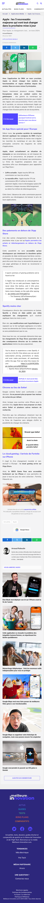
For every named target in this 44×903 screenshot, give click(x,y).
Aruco (22, 868)
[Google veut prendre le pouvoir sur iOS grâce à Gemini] (22, 753)
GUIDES (22, 809)
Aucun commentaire (10, 42)
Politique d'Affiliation (22, 897)
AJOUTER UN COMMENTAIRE (22, 778)
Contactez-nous (22, 879)
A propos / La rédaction (22, 894)
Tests (29, 9)
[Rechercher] (41, 3)
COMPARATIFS (22, 821)
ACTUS (22, 805)
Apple (15, 522)
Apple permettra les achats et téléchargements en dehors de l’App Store (22, 243)
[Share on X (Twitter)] (15, 47)
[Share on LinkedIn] (24, 47)
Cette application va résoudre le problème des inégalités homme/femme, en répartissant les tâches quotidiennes (19, 635)
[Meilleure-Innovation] (22, 3)
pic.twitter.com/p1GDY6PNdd (16, 366)
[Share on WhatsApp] (33, 47)
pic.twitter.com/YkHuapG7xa (19, 294)
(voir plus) (20, 559)
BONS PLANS (22, 817)
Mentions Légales (22, 890)
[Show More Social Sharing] (39, 47)
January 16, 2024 (22, 299)
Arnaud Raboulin (18, 548)
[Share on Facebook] (7, 47)
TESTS (22, 813)
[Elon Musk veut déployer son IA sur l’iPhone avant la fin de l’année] (22, 585)
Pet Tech (22, 858)
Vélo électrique (22, 852)
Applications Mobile (17, 14)
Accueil (5, 14)
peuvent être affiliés (30, 509)
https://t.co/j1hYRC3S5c (30, 363)
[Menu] (3, 3)
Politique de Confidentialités (22, 892)
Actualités (6, 9)
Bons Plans (19, 9)
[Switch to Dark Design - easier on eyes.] (37, 3)
